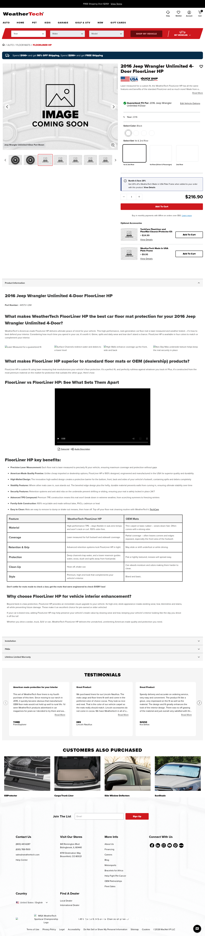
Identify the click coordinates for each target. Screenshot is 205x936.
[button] (178, 14)
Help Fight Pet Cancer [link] (115, 875)
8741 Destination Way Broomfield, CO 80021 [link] (71, 854)
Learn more (187, 215)
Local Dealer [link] (66, 900)
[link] (3, 44)
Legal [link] (62, 929)
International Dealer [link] (69, 905)
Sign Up (137, 816)
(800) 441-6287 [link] (23, 844)
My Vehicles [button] (181, 35)
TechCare (154, 509)
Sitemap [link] (135, 929)
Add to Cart (161, 206)
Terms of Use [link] (33, 929)
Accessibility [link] (74, 929)
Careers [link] (108, 854)
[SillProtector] (27, 773)
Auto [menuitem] (6, 22)
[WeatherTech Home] (23, 14)
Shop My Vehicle (146, 33)
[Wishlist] (201, 66)
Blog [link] (107, 860)
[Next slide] (115, 160)
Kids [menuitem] (48, 22)
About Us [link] (109, 844)
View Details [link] (146, 239)
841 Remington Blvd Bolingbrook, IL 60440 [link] (71, 845)
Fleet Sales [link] (110, 886)
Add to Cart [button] (189, 234)
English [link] (39, 902)
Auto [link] (10, 45)
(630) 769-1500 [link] (23, 849)
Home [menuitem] (20, 22)
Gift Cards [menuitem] (118, 22)
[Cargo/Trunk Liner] (77, 773)
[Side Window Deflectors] (128, 773)
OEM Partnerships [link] (113, 881)
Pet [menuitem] (34, 22)
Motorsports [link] (110, 865)
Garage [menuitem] (63, 22)
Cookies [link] (146, 929)
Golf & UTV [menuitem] (82, 22)
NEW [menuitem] (100, 22)
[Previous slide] (5, 160)
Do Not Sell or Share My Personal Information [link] (105, 929)
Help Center (22, 860)
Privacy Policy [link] (49, 929)
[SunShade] (178, 773)
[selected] (128, 133)
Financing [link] (109, 849)
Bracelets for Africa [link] (114, 870)
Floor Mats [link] (23, 45)
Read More (197, 93)
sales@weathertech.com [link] (27, 854)
